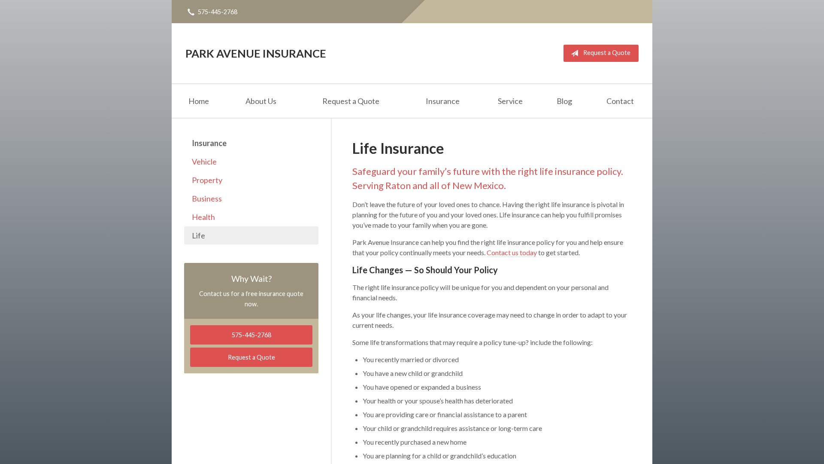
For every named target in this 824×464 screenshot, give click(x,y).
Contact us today (512, 252)
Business (207, 198)
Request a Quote (606, 52)
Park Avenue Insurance (255, 53)
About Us (260, 101)
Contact (620, 101)
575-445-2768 (217, 11)
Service (510, 101)
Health (203, 217)
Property (207, 180)
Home (198, 101)
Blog (564, 101)
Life (198, 235)
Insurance (443, 101)
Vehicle (204, 161)
